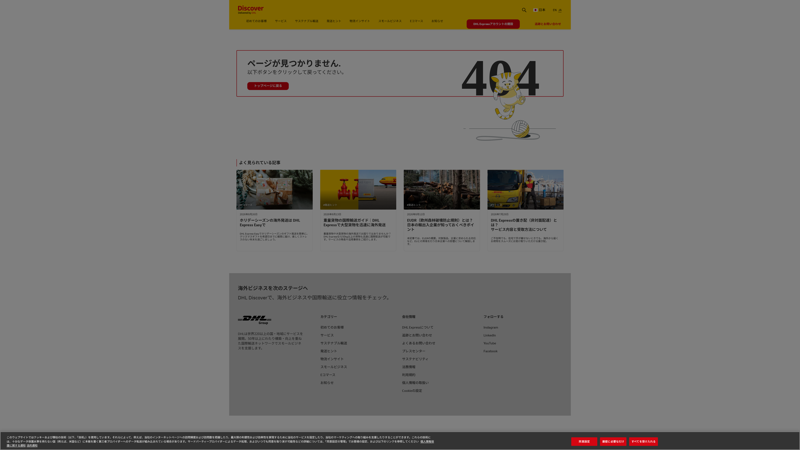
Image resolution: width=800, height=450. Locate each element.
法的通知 (32, 445)
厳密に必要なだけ (613, 441)
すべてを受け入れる (643, 441)
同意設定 (584, 441)
